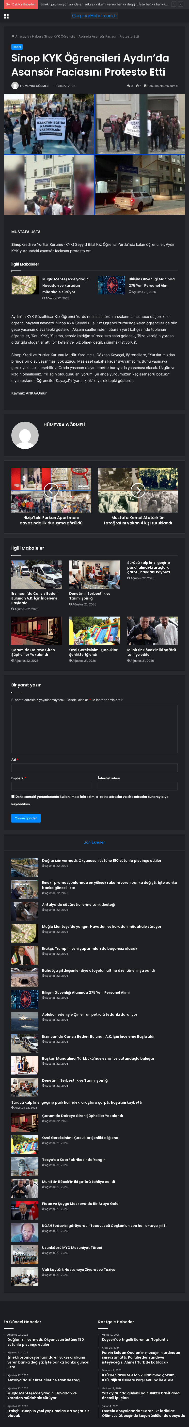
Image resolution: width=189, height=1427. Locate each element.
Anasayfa (21, 36)
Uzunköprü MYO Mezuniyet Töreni (72, 1247)
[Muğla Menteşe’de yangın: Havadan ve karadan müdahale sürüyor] (25, 285)
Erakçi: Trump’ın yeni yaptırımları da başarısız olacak (89, 948)
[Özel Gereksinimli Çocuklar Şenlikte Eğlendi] (94, 631)
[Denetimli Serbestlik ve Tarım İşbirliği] (94, 574)
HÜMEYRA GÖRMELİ (34, 86)
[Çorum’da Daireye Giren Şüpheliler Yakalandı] (36, 631)
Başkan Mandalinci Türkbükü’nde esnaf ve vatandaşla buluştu (98, 1058)
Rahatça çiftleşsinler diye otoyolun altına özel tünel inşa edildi (98, 970)
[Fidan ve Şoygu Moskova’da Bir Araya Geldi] (24, 1210)
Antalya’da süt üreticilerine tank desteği (78, 904)
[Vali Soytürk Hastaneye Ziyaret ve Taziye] (24, 1276)
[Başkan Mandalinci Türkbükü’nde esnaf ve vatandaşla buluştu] (24, 1065)
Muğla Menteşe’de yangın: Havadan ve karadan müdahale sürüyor (66, 285)
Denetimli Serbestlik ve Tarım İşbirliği (89, 596)
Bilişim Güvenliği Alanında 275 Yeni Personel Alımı (86, 992)
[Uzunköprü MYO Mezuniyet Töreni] (24, 1254)
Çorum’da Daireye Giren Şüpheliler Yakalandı (33, 652)
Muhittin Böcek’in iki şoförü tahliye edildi (151, 652)
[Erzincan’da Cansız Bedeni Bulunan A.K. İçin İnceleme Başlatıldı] (36, 574)
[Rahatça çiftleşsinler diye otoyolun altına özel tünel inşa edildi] (24, 977)
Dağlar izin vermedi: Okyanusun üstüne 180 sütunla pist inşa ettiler (101, 860)
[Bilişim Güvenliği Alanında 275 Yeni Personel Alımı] (111, 285)
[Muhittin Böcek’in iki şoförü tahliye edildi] (152, 631)
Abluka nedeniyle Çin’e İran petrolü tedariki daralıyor (89, 1014)
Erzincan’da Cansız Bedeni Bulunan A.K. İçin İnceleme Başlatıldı (35, 598)
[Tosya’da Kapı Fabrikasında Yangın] (24, 1166)
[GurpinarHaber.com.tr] (94, 15)
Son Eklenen (95, 842)
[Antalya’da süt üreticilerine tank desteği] (24, 911)
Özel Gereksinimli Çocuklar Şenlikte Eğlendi (93, 652)
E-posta (18, 778)
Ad (14, 760)
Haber (36, 36)
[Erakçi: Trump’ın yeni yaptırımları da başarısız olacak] (24, 955)
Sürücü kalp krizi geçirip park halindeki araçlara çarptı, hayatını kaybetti (149, 567)
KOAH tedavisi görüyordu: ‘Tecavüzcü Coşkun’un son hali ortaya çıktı (104, 1225)
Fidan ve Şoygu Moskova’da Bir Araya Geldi (81, 1203)
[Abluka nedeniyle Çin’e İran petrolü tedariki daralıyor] (24, 1021)
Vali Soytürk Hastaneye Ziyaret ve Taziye (78, 1269)
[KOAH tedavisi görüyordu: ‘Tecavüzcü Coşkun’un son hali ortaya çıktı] (24, 1232)
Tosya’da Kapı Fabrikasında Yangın (74, 1159)
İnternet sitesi (109, 778)
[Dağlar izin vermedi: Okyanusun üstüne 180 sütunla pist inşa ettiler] (24, 867)
